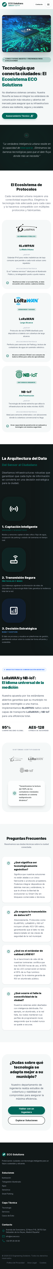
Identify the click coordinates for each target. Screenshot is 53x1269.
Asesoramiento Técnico (19, 116)
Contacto (39, 4)
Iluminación (6, 1178)
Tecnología (6, 1208)
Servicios (5, 1212)
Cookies (43, 1263)
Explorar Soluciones (26, 1120)
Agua (4, 1186)
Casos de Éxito (8, 1216)
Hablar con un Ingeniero (26, 1110)
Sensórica (6, 1190)
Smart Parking (7, 1194)
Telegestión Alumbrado (11, 1182)
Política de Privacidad (15, 1263)
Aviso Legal (32, 1263)
